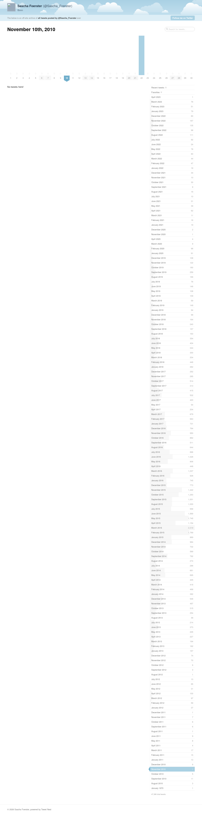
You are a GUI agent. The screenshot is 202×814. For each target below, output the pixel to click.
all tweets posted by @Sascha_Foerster (57, 17)
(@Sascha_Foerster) (45, 5)
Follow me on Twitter (182, 17)
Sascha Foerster (22, 809)
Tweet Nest (46, 809)
